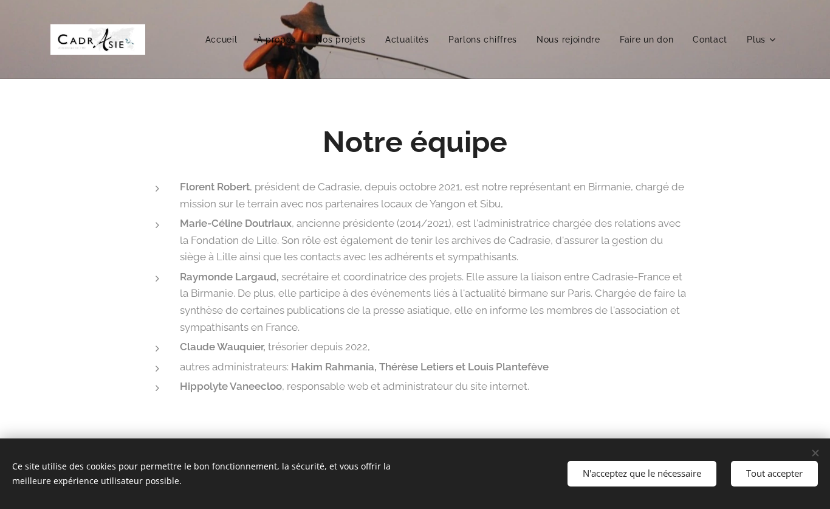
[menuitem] (224, 39)
